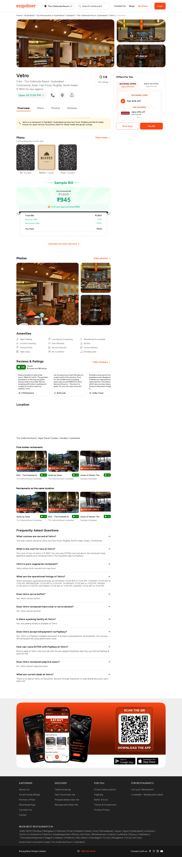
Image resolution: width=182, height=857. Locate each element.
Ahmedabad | (106, 831)
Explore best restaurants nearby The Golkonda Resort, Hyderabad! (52, 842)
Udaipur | (60, 837)
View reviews (100, 362)
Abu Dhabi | (82, 837)
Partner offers (27, 799)
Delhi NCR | (26, 831)
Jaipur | (118, 831)
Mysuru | (133, 834)
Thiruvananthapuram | (32, 837)
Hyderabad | (137, 831)
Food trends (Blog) (29, 794)
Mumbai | (38, 831)
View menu (101, 137)
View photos (101, 258)
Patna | (76, 834)
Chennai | (61, 831)
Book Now (128, 126)
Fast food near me (65, 794)
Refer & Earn (101, 799)
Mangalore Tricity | (122, 837)
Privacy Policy (102, 809)
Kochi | (23, 834)
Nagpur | (49, 837)
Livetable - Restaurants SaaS (147, 794)
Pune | (70, 831)
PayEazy (98, 794)
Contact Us (120, 6)
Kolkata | (79, 831)
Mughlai (57, 85)
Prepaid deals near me (67, 799)
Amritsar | (85, 834)
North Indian (70, 85)
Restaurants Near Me (66, 804)
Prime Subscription (105, 789)
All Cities (137, 837)
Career (23, 814)
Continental (23, 85)
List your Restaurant (142, 789)
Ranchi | (48, 834)
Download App (27, 804)
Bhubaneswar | (100, 834)
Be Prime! (143, 6)
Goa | (96, 831)
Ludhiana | (122, 834)
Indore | (112, 834)
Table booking (63, 789)
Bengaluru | (50, 831)
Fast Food (45, 85)
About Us (24, 789)
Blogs (132, 6)
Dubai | (88, 831)
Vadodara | (144, 834)
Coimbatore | (35, 834)
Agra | (126, 831)
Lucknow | (149, 831)
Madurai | (70, 837)
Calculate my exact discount (62, 243)
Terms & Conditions (105, 804)
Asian (35, 85)
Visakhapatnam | (62, 834)
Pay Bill (151, 126)
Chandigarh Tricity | (100, 837)
